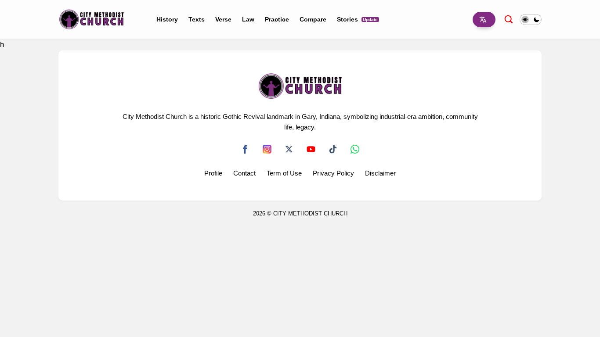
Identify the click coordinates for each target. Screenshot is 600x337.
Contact (244, 173)
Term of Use (284, 173)
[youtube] (311, 149)
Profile (213, 173)
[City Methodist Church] (91, 18)
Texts (196, 19)
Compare (313, 19)
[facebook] (245, 149)
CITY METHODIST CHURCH (310, 213)
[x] (289, 149)
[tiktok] (333, 149)
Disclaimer (380, 173)
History (167, 19)
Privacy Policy (333, 173)
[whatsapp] (355, 149)
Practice (277, 19)
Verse (223, 19)
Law (248, 19)
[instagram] (267, 149)
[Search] (508, 19)
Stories (357, 19)
